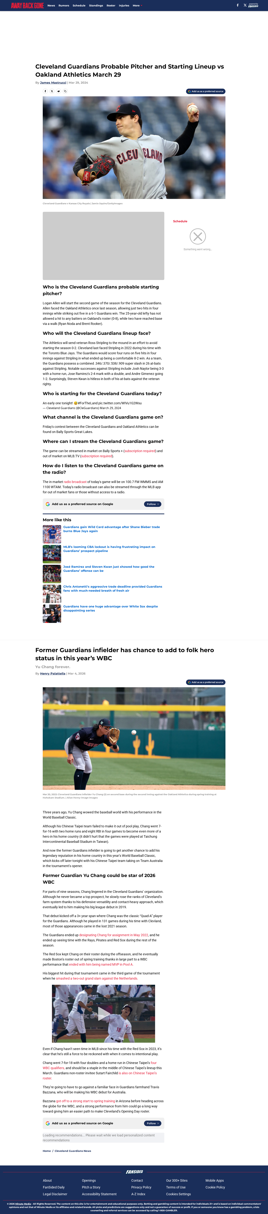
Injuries (124, 5)
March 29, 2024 (110, 408)
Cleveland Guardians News (73, 1151)
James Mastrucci (53, 82)
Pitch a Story (91, 1187)
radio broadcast (75, 482)
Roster (111, 5)
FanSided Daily (54, 1187)
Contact (137, 1180)
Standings (96, 5)
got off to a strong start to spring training (85, 1101)
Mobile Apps (215, 1180)
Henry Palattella (52, 673)
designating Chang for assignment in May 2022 (113, 935)
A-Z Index (138, 1194)
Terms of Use (176, 1187)
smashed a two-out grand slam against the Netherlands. (97, 978)
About (47, 1180)
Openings (89, 1180)
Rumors (64, 5)
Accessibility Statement (99, 1194)
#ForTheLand (88, 403)
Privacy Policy (141, 1187)
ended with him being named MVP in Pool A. (101, 964)
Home (47, 1151)
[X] (245, 5)
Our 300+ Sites (177, 1180)
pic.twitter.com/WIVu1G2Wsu (120, 403)
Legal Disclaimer (55, 1194)
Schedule (79, 5)
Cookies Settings (178, 1194)
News (51, 5)
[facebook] (238, 5)
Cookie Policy (215, 1187)
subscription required (140, 451)
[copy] (65, 91)
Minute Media (23, 1203)
